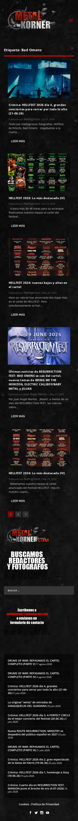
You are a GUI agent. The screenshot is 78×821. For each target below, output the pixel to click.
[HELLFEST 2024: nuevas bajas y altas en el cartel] (39, 257)
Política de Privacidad (45, 804)
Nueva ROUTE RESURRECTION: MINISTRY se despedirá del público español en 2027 (35, 732)
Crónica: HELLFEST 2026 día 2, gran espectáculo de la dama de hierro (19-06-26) (38, 761)
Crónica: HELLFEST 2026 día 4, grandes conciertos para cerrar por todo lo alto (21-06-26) (38, 109)
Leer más (18, 141)
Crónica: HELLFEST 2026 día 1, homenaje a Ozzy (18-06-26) (38, 774)
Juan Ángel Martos (35, 394)
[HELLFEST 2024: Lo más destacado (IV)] (39, 447)
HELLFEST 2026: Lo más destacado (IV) (37, 198)
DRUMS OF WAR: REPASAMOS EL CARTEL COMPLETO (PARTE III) (34, 748)
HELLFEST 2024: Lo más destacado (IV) (37, 473)
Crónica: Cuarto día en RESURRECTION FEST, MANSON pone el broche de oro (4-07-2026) (36, 786)
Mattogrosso (32, 119)
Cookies (24, 804)
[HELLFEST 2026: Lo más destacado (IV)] (39, 172)
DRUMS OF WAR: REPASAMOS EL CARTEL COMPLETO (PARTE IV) (34, 674)
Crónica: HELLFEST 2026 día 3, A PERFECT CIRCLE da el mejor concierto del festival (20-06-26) (39, 716)
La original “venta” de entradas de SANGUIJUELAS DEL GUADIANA (30, 703)
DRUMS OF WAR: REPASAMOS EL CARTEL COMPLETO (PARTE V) (34, 662)
